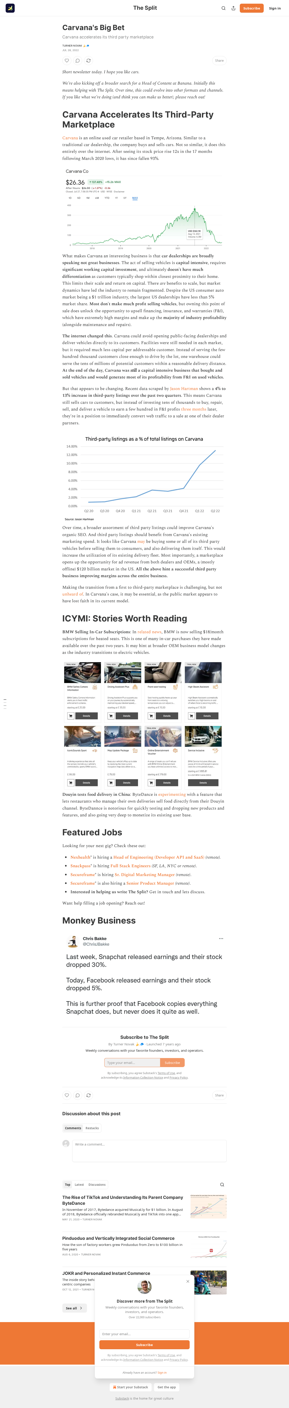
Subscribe (251, 8)
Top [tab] (67, 1185)
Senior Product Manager (150, 883)
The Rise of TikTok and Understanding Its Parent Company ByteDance (122, 1200)
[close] (187, 1281)
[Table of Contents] (5, 704)
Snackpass (80, 866)
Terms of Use (166, 1355)
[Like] (66, 60)
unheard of (72, 594)
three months (193, 409)
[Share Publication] (233, 8)
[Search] (223, 8)
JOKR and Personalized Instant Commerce (106, 1273)
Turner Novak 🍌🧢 (75, 45)
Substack (122, 1398)
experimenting (172, 794)
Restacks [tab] (92, 1128)
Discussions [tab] (97, 1185)
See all (71, 1308)
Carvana (70, 138)
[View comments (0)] (77, 60)
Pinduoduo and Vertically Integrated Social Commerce (118, 1238)
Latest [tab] (79, 1185)
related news (149, 632)
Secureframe (82, 875)
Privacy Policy (179, 1360)
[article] (144, 1211)
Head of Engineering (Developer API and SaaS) (158, 857)
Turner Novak (92, 1219)
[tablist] (81, 1128)
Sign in (275, 8)
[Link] (56, 119)
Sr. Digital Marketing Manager (145, 875)
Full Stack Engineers (130, 866)
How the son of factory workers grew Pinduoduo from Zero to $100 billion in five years (122, 1246)
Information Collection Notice (143, 1360)
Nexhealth (80, 857)
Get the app (167, 1387)
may (141, 541)
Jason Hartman (184, 388)
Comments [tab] (73, 1128)
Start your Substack (132, 1387)
